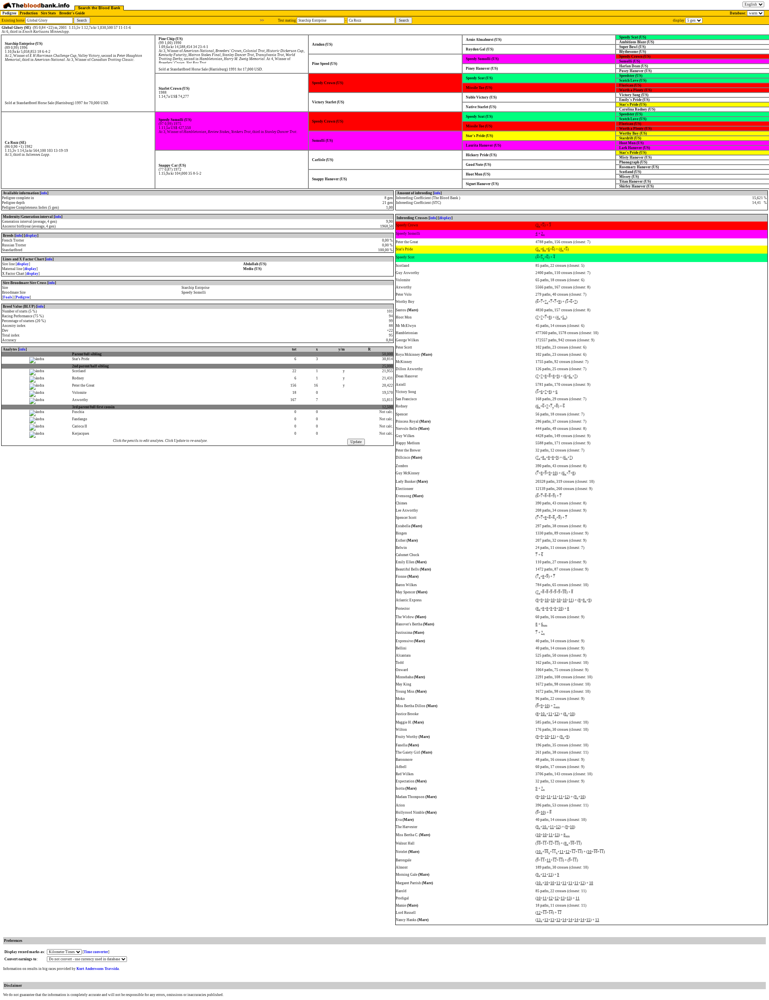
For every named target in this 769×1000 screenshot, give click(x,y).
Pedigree (9, 13)
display (31, 236)
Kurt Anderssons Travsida (97, 969)
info (44, 193)
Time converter (96, 952)
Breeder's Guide (72, 13)
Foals (7, 297)
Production (29, 13)
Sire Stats (48, 13)
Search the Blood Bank (99, 8)
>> (262, 20)
